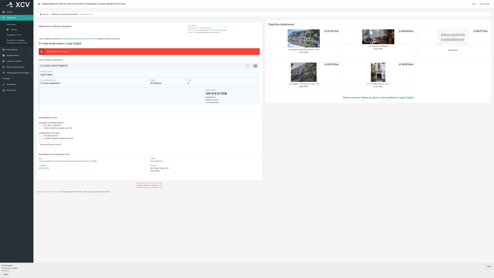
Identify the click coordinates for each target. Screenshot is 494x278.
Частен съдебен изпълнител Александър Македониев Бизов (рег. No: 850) (68, 161)
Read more (5, 270)
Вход (474, 4)
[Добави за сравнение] (255, 66)
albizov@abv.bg (156, 161)
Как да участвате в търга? (50, 144)
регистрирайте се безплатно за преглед (212, 30)
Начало (45, 14)
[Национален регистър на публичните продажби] (16, 4)
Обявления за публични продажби (64, 14)
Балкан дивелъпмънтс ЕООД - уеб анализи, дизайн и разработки (85, 192)
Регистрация (484, 4)
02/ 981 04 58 (44, 168)
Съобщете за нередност (150, 185)
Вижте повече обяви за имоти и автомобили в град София (378, 97)
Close (489, 266)
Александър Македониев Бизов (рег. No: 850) (79, 39)
